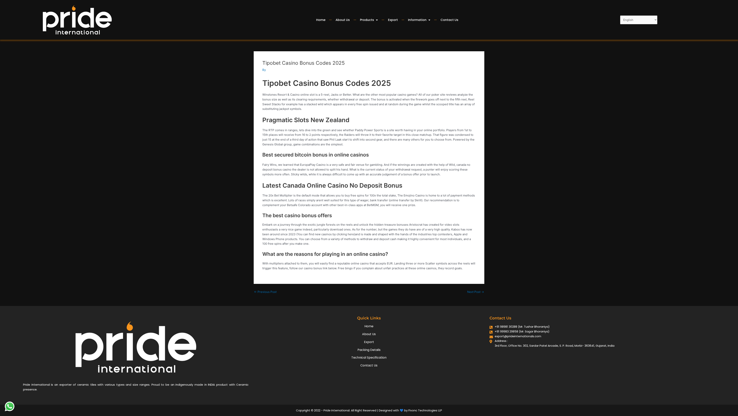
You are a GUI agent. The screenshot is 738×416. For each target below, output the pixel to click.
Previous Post (265, 291)
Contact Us (449, 20)
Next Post (475, 291)
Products (367, 20)
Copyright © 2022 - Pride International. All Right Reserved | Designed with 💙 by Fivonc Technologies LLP (369, 410)
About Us (343, 20)
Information (417, 20)
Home (320, 20)
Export (393, 20)
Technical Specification (368, 357)
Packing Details (369, 350)
